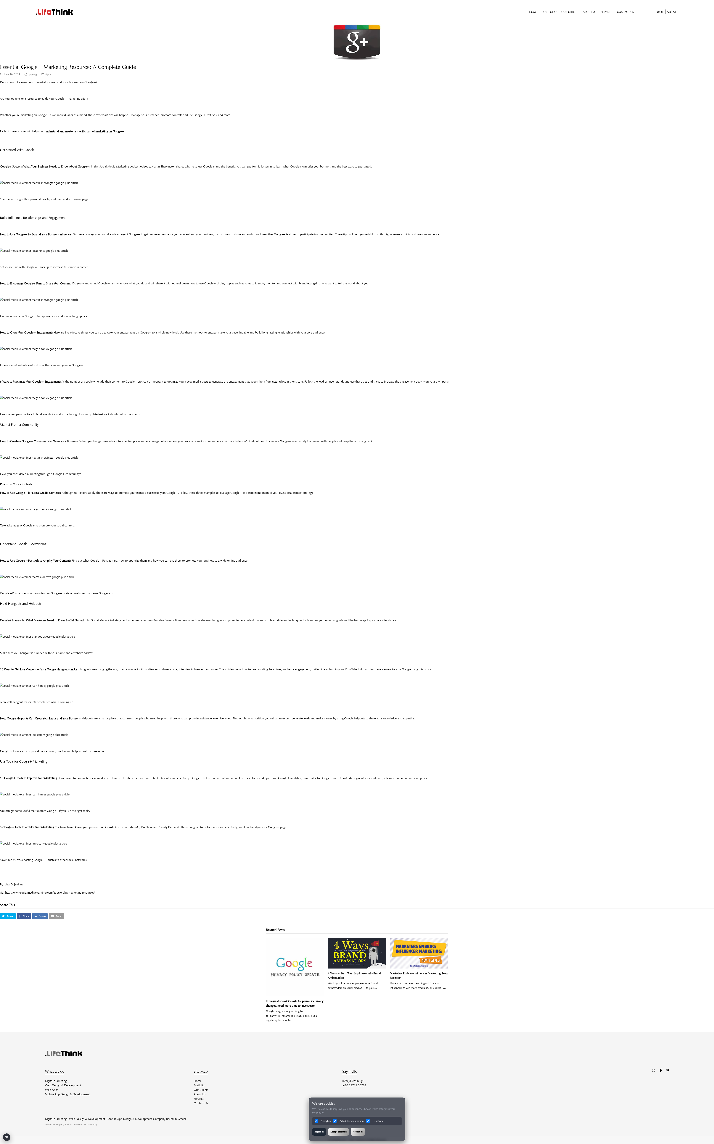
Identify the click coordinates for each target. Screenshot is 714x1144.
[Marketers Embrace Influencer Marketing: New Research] (419, 953)
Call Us (671, 11)
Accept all (358, 1131)
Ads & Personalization (352, 1121)
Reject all (319, 1131)
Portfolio (199, 1085)
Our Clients (201, 1090)
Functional (378, 1121)
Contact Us (201, 1103)
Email (660, 11)
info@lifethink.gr (352, 1081)
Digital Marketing (56, 1081)
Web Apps (51, 1090)
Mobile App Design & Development (67, 1094)
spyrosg (32, 74)
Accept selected (338, 1131)
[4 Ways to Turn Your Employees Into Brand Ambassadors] (357, 953)
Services (199, 1099)
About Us (200, 1094)
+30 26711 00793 (354, 1085)
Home (198, 1081)
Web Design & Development (63, 1085)
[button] (8, 916)
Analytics (326, 1121)
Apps (48, 74)
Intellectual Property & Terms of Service (63, 1124)
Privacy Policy (90, 1124)
